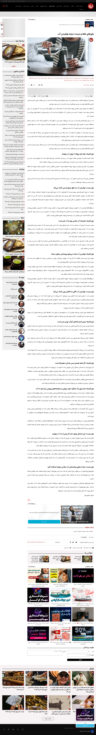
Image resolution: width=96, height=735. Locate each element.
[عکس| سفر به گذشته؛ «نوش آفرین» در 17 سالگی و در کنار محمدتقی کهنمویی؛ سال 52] (59, 678)
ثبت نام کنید (85, 725)
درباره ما (23, 1)
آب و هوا (10, 1)
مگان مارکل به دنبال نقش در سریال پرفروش (11, 297)
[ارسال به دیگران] (41, 85)
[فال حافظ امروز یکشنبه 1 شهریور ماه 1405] (66, 559)
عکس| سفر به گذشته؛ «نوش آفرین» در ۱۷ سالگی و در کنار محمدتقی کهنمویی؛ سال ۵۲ (13, 180)
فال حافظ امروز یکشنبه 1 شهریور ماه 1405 (56, 558)
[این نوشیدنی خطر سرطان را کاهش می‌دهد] (13, 263)
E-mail (92, 655)
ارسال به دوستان (76, 548)
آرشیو (14, 1)
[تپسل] (28, 504)
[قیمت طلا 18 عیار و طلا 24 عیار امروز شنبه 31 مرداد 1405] (13, 678)
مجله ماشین (18, 6)
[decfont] (28, 85)
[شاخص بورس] (2, 34)
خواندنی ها (88, 553)
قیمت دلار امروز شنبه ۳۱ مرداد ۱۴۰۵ (15, 205)
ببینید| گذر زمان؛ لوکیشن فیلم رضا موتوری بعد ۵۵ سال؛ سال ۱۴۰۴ (14, 81)
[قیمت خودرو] (2, 29)
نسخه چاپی (66, 548)
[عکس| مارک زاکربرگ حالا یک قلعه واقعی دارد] (21, 331)
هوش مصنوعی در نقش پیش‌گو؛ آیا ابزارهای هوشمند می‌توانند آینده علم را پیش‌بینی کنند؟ (13, 101)
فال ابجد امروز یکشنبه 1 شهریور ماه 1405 (77, 558)
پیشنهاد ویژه (19, 41)
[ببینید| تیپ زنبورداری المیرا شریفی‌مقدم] (21, 284)
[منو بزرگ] (3, 6)
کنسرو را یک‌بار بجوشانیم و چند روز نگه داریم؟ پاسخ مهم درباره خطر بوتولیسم (34, 560)
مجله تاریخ (66, 6)
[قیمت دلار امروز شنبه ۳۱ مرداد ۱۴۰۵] (13, 702)
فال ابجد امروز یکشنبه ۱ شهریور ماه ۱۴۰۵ (14, 85)
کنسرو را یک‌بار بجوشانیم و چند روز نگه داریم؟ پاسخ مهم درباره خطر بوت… (15, 63)
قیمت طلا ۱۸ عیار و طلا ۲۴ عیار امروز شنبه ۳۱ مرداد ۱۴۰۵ (13, 190)
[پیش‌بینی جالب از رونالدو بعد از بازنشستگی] (21, 311)
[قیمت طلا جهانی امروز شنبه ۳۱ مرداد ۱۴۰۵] (36, 702)
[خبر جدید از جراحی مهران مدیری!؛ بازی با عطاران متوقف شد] (21, 304)
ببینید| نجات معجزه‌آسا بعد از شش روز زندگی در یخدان (13, 96)
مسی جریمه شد (14, 289)
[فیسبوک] (70, 543)
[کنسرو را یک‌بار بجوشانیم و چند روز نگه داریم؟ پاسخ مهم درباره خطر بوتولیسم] (44, 559)
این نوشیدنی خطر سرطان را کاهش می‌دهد (14, 272)
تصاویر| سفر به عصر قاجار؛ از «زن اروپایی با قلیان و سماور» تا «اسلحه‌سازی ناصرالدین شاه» (13, 175)
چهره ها (21, 277)
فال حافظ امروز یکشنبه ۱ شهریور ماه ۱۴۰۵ (14, 88)
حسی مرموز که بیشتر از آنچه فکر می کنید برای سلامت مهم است (14, 141)
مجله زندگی (52, 6)
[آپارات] (13, 730)
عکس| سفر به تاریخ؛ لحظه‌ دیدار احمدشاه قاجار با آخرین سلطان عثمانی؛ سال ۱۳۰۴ (14, 158)
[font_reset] (31, 85)
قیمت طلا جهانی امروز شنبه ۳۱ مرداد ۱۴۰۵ (14, 202)
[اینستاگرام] (18, 730)
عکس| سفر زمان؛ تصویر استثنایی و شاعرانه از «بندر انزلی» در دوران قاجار (13, 198)
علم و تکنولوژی (43, 6)
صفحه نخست (79, 6)
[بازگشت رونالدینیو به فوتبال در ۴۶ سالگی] (21, 318)
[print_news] (39, 85)
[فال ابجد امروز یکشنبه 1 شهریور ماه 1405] (87, 559)
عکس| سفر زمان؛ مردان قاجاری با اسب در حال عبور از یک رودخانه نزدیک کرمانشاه (14, 122)
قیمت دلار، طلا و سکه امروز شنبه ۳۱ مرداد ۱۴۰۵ (14, 208)
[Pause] (62, 522)
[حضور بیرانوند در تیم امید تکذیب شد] (21, 338)
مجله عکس (59, 6)
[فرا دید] (91, 6)
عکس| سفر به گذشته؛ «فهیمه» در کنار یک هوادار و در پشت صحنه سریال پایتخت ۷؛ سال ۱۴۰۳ (14, 106)
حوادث (81, 9)
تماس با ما (18, 1)
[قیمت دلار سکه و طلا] (2, 25)
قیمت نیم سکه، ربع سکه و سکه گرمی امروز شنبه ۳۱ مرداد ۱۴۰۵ (13, 185)
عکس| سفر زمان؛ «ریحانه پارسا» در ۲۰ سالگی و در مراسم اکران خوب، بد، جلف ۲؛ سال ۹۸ (13, 92)
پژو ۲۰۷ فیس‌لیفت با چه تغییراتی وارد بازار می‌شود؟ (14, 112)
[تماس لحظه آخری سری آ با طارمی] (21, 324)
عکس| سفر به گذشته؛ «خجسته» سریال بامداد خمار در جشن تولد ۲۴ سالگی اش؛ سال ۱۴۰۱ (13, 145)
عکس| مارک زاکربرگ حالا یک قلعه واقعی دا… (11, 331)
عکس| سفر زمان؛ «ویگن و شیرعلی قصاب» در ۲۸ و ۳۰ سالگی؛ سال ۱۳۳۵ (13, 76)
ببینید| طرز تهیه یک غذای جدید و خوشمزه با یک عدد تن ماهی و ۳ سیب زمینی (13, 126)
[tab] (15, 66)
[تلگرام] (76, 543)
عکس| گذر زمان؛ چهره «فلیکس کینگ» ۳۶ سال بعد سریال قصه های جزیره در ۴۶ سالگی (13, 163)
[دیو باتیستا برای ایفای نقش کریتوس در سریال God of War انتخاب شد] (21, 345)
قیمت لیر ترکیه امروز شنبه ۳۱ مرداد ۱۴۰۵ (14, 194)
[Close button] (93, 707)
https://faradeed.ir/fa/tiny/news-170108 (36, 542)
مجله (22, 218)
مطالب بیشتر (48, 719)
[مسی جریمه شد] (21, 291)
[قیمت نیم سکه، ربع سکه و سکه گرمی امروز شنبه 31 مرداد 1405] (36, 678)
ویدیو (32, 6)
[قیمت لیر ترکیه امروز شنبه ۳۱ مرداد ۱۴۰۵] (83, 702)
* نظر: (64, 652)
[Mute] (64, 522)
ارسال (80, 660)
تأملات (72, 6)
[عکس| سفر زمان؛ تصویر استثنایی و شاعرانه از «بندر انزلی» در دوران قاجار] (59, 702)
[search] (7, 6)
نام (93, 652)
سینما (37, 6)
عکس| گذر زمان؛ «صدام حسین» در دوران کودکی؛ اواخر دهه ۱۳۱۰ (14, 136)
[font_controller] (34, 85)
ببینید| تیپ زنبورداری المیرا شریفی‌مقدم (14, 154)
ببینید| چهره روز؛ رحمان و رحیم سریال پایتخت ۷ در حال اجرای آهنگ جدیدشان (14, 150)
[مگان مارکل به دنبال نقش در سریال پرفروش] (21, 297)
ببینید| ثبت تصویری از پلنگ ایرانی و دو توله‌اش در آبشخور (14, 131)
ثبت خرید (44, 522)
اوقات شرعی (4, 1)
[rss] (4, 730)
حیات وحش (26, 6)
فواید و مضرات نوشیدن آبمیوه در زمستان (83, 531)
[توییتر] (73, 543)
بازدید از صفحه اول (87, 548)
